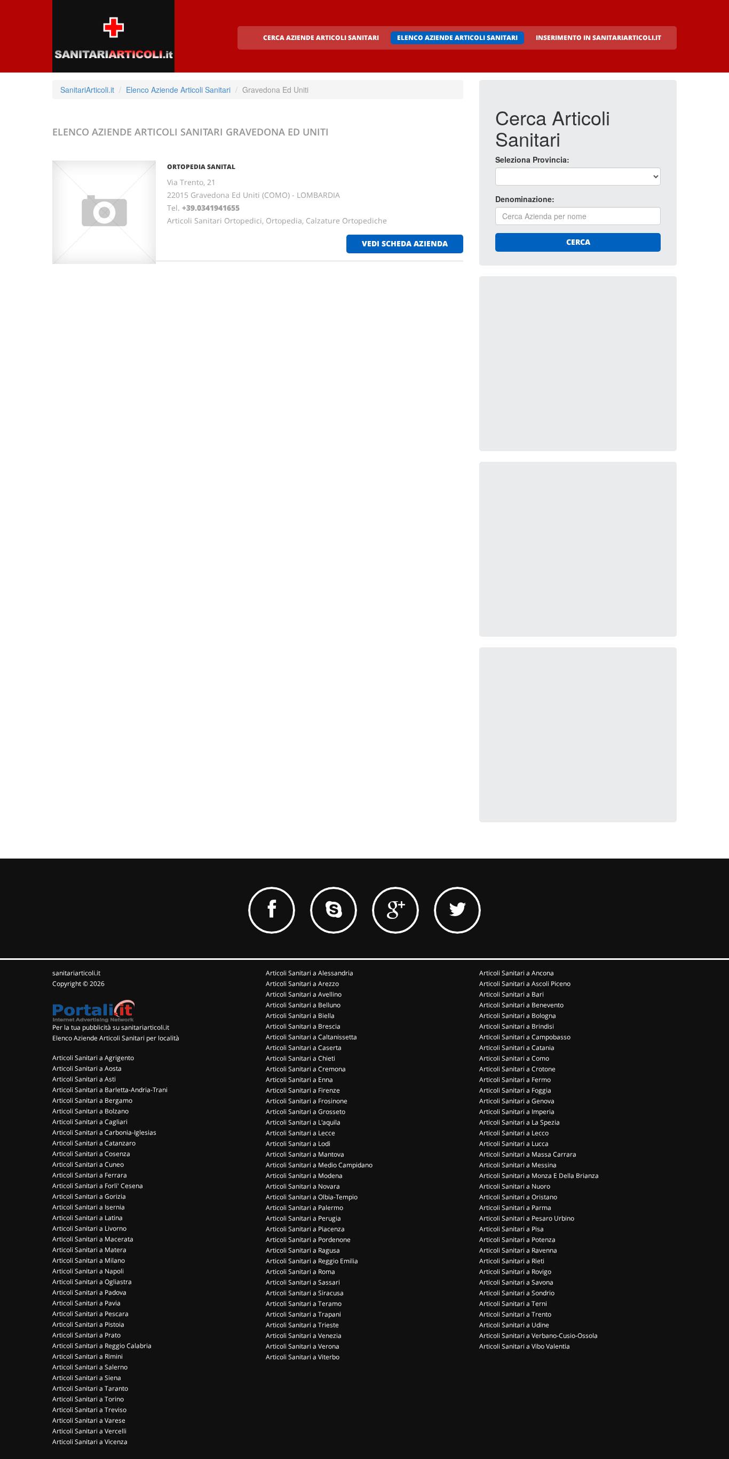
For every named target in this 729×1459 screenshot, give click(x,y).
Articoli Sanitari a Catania (516, 1047)
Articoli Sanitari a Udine (514, 1324)
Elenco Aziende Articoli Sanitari (178, 89)
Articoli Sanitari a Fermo (515, 1079)
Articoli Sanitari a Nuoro (514, 1186)
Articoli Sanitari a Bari (511, 994)
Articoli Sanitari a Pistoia (88, 1324)
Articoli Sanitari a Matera (89, 1249)
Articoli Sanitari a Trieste (302, 1324)
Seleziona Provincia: (532, 159)
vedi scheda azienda (405, 243)
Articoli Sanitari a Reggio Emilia (312, 1260)
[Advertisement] (575, 359)
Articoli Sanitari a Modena (304, 1175)
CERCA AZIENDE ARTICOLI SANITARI (321, 37)
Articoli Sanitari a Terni (513, 1303)
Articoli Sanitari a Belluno (303, 1004)
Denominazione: (524, 199)
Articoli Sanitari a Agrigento (93, 1057)
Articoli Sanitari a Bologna (517, 1015)
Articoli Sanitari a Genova (516, 1100)
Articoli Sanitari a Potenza (517, 1239)
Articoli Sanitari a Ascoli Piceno (524, 983)
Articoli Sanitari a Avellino (304, 994)
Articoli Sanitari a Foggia (515, 1090)
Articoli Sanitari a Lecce (300, 1132)
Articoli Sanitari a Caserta (304, 1047)
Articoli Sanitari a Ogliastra (92, 1281)
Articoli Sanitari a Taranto (90, 1388)
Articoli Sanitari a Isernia (88, 1207)
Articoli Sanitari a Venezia (304, 1335)
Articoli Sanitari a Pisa (511, 1228)
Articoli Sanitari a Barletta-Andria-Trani (110, 1089)
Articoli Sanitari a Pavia (86, 1303)
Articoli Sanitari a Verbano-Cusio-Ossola (538, 1335)
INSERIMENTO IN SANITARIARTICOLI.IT (598, 37)
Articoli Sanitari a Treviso (89, 1409)
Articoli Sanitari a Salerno (90, 1367)
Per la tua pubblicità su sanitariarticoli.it (110, 1027)
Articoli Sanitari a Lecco (514, 1132)
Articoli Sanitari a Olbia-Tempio (312, 1196)
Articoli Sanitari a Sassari (303, 1282)
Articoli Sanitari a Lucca (514, 1143)
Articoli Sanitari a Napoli (88, 1271)
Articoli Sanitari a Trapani (303, 1314)
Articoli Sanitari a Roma (300, 1271)
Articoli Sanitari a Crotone (517, 1068)
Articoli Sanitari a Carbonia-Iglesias (104, 1132)
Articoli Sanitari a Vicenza (90, 1441)
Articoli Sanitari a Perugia (303, 1218)
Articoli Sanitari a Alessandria (309, 972)
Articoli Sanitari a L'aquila (303, 1122)
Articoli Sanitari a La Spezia (519, 1122)
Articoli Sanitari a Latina (87, 1217)
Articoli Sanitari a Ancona (516, 972)
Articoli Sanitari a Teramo (304, 1303)
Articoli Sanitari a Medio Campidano (319, 1164)
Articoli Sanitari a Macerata (92, 1239)
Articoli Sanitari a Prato (86, 1335)
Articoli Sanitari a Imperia (516, 1111)
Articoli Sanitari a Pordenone (308, 1239)
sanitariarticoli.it (76, 972)
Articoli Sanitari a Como (514, 1058)
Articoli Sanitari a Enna (299, 1079)
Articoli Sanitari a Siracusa (305, 1292)
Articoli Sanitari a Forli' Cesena (97, 1185)
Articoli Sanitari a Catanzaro (94, 1143)
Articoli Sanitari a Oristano (518, 1196)
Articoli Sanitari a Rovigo (515, 1271)
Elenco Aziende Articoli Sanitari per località (115, 1038)
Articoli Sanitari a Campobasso (524, 1036)
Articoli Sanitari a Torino (88, 1399)
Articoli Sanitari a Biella (300, 1015)
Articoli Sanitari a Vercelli (89, 1431)
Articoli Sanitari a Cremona (306, 1068)
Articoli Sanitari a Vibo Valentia (524, 1346)
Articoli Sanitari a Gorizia (89, 1196)
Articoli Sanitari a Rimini (87, 1356)
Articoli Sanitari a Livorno (89, 1228)
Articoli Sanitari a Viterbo (302, 1356)
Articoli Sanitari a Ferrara (89, 1175)
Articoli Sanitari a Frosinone (306, 1100)
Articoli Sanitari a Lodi (298, 1143)
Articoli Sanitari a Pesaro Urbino (526, 1218)
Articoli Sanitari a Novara (303, 1186)
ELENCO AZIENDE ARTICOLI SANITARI (457, 37)
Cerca (578, 242)
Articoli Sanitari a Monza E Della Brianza (539, 1175)
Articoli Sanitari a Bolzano (90, 1111)
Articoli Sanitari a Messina (518, 1164)
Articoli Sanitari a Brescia (303, 1026)
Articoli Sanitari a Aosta (87, 1068)
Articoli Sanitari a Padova (89, 1292)
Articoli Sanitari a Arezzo (302, 983)
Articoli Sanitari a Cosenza (91, 1153)
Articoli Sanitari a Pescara (90, 1313)
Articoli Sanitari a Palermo (304, 1207)
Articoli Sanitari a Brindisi (516, 1026)
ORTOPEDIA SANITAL (201, 166)
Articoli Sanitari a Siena (86, 1377)
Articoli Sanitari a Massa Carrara (527, 1154)
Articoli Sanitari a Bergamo (92, 1100)
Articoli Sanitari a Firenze (303, 1090)
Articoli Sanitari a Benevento (521, 1004)
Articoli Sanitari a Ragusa (303, 1250)
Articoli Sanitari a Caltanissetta (311, 1036)
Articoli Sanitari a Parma (515, 1207)
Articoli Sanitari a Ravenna (518, 1250)
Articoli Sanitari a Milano (88, 1260)
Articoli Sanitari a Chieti (300, 1058)
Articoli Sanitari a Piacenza (305, 1228)
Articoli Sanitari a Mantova (305, 1154)
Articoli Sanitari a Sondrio (516, 1292)
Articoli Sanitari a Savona (516, 1282)
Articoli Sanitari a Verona (302, 1346)
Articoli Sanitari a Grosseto (305, 1111)
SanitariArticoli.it (87, 89)
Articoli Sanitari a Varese (88, 1420)
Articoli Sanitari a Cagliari (90, 1121)
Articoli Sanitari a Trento (515, 1314)
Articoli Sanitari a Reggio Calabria (102, 1345)
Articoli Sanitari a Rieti (511, 1260)
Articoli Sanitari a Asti (84, 1079)
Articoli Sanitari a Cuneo (88, 1164)
